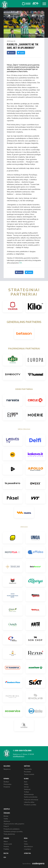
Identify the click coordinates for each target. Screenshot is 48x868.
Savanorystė (8, 844)
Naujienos (7, 766)
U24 (5, 857)
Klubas (26, 778)
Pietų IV (6, 826)
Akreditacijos (28, 846)
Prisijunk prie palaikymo (12, 829)
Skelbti (22, 52)
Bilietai (6, 816)
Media (25, 838)
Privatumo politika (30, 805)
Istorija (26, 787)
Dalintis (12, 52)
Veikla (26, 784)
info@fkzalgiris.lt (18, 756)
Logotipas (27, 849)
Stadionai (27, 789)
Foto (25, 841)
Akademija (7, 809)
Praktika (6, 849)
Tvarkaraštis (28, 769)
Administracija (29, 794)
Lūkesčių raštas (29, 802)
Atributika (27, 853)
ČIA (20, 263)
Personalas (7, 784)
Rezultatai (27, 772)
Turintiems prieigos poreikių (13, 831)
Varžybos (27, 766)
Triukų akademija (9, 834)
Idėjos (6, 841)
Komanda (6, 778)
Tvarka (6, 819)
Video (26, 844)
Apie (25, 782)
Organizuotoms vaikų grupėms (14, 824)
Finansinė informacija (31, 800)
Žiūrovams (7, 813)
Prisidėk (6, 838)
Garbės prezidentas (30, 797)
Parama (6, 846)
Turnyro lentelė (29, 774)
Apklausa (7, 821)
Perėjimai (7, 787)
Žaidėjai (6, 782)
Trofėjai (26, 792)
